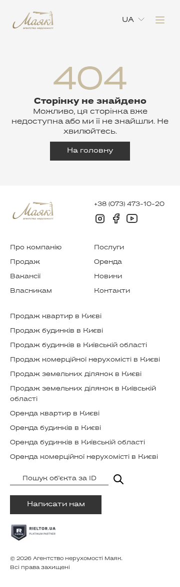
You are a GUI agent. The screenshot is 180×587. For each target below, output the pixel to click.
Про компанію (36, 248)
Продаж (25, 262)
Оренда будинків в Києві (55, 428)
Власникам (31, 291)
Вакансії (25, 277)
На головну (90, 151)
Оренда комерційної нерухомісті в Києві (84, 457)
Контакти (112, 291)
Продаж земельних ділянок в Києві (76, 375)
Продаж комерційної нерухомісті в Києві (85, 360)
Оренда (108, 262)
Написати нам (56, 504)
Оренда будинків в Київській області (77, 443)
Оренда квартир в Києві (55, 414)
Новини (108, 277)
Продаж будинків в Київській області (78, 346)
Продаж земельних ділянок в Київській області (83, 394)
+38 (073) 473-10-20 (129, 204)
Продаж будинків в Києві (56, 331)
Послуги (109, 248)
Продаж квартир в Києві (56, 317)
